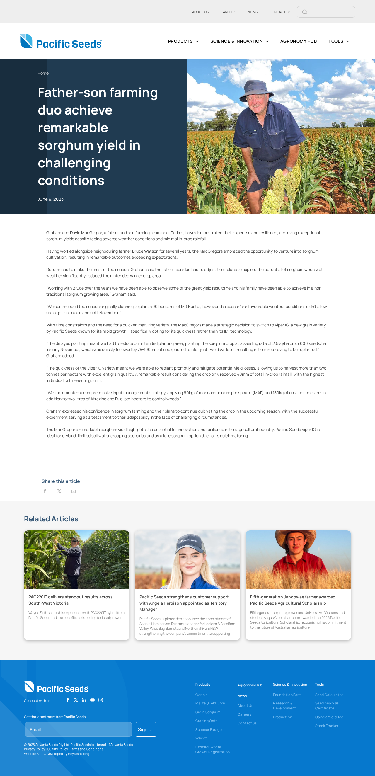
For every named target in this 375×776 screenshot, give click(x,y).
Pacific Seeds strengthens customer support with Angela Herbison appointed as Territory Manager (184, 603)
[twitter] (76, 701)
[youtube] (92, 701)
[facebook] (67, 701)
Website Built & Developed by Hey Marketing (56, 753)
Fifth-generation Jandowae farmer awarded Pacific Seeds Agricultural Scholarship (292, 600)
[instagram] (100, 701)
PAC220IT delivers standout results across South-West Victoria (70, 600)
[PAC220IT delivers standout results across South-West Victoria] (76, 559)
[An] (298, 559)
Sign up (146, 729)
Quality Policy (57, 749)
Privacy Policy (34, 749)
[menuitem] (200, 12)
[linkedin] (84, 701)
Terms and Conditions (86, 749)
